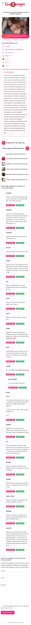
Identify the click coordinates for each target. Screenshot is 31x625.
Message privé (20, 205)
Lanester (7, 46)
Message (3, 585)
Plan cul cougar (15, 622)
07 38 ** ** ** (8, 56)
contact (21, 622)
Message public (10, 205)
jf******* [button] (7, 59)
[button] (27, 27)
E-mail (2, 578)
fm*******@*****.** (10, 52)
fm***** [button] (7, 62)
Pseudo (3, 571)
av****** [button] (7, 66)
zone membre (25, 567)
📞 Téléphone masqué (22, 370)
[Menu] (3, 3)
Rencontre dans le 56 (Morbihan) (14, 49)
